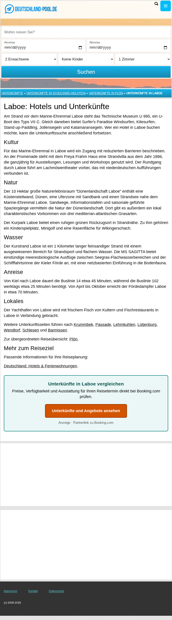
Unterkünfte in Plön (106, 93)
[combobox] (86, 32)
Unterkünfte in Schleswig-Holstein (56, 93)
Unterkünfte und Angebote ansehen (86, 411)
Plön (73, 339)
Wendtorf (12, 330)
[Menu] (165, 6)
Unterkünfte (12, 93)
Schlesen (30, 330)
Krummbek (83, 324)
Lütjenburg (147, 324)
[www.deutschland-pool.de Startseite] (31, 9)
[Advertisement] (86, 474)
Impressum (10, 591)
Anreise (9, 42)
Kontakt (33, 591)
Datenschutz (56, 591)
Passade (103, 324)
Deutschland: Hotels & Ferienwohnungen (40, 366)
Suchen (86, 72)
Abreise (94, 42)
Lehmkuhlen (124, 324)
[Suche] (156, 3)
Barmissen (57, 330)
